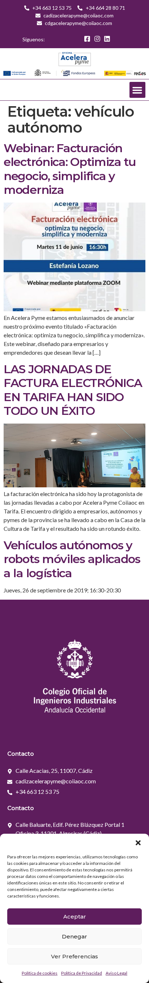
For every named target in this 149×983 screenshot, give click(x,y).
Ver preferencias (74, 956)
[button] (138, 842)
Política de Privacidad (81, 973)
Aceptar (74, 916)
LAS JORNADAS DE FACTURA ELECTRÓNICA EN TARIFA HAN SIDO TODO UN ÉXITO (73, 390)
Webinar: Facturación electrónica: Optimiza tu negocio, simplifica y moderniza (70, 169)
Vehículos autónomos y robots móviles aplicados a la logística (72, 559)
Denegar (74, 936)
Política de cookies (40, 973)
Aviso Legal (116, 973)
